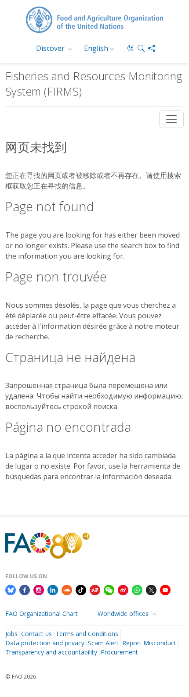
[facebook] (24, 589)
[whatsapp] (137, 589)
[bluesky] (10, 589)
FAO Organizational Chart (41, 613)
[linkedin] (52, 589)
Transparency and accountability (51, 652)
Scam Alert (103, 643)
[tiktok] (81, 589)
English (96, 48)
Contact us (36, 633)
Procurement (119, 652)
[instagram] (38, 589)
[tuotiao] (95, 589)
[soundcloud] (67, 589)
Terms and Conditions (86, 633)
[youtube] (165, 589)
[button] (141, 48)
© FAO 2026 (20, 676)
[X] (151, 589)
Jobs (11, 633)
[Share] (151, 48)
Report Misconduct (149, 643)
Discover (51, 48)
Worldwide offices (124, 613)
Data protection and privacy (44, 643)
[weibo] (123, 589)
